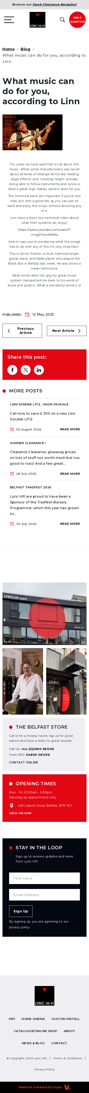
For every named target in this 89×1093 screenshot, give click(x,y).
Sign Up (20, 911)
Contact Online (23, 762)
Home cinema (33, 1019)
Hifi (12, 1019)
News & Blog (33, 1043)
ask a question (77, 19)
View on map (20, 813)
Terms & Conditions (67, 1058)
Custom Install (66, 1019)
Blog (25, 49)
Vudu (57, 1087)
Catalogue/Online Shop (35, 1031)
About (69, 1031)
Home (8, 49)
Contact (59, 1043)
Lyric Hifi (27, 1058)
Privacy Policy (44, 1069)
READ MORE (70, 429)
